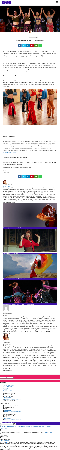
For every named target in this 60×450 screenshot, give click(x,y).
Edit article (4, 426)
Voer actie (35, 81)
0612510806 (7, 397)
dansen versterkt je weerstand (10, 152)
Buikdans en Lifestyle (33, 37)
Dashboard (12, 426)
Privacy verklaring (48, 432)
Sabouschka (30, 35)
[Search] (15, 424)
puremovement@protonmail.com (12, 399)
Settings (18, 426)
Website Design (26, 426)
